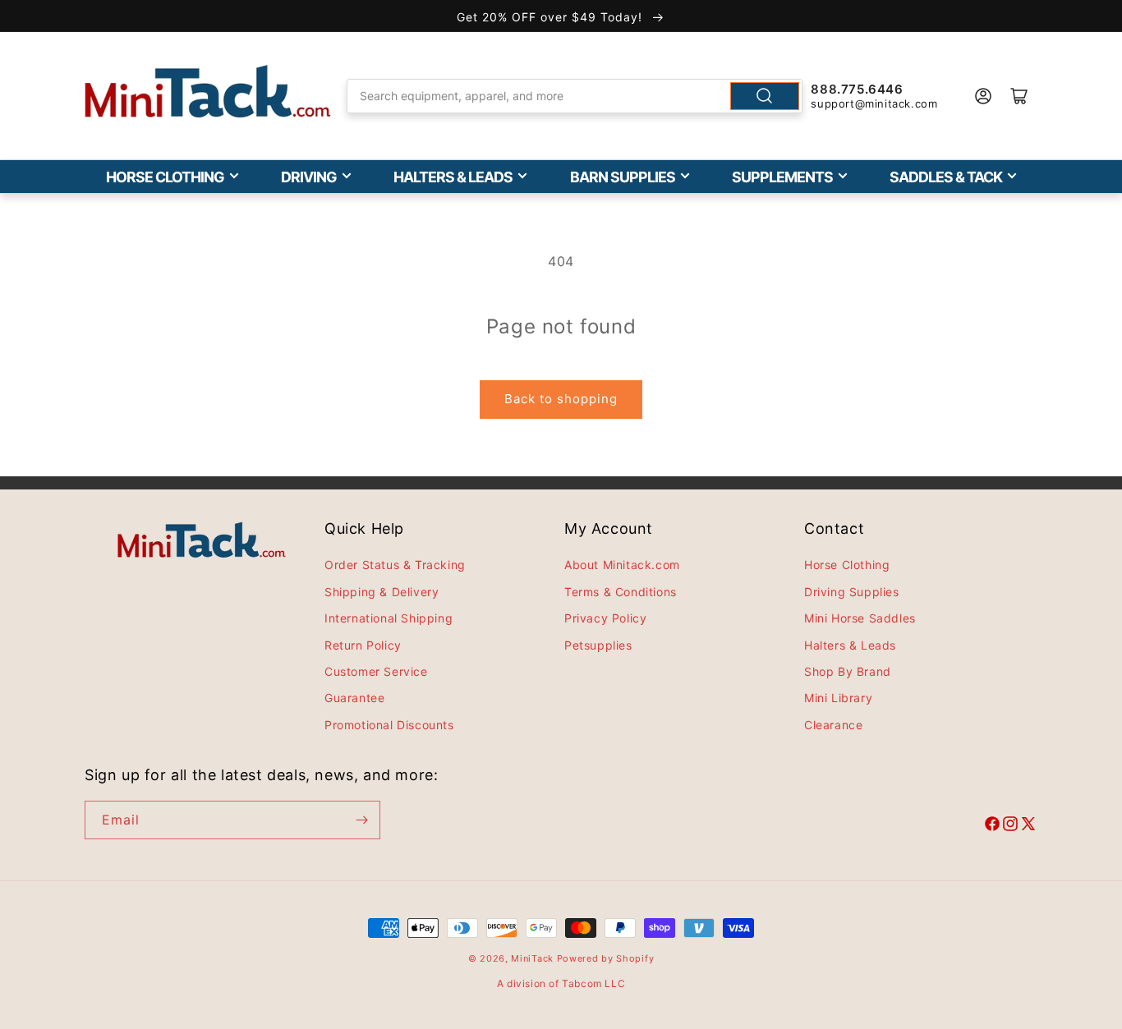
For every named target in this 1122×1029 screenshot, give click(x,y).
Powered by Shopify (606, 958)
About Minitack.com (622, 565)
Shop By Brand (847, 671)
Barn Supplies (622, 177)
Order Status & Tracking (395, 565)
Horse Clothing (165, 177)
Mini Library (838, 698)
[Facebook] (992, 826)
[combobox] (575, 96)
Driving (309, 177)
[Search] (764, 96)
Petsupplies (598, 645)
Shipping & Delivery (381, 592)
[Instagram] (1010, 826)
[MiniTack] (208, 91)
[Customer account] (983, 96)
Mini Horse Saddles (860, 618)
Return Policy (363, 645)
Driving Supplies (851, 592)
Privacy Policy (605, 618)
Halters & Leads (453, 177)
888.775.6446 (857, 89)
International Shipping (388, 618)
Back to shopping (561, 399)
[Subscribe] (361, 820)
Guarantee (354, 698)
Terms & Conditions (620, 592)
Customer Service (376, 671)
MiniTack (532, 958)
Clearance (833, 725)
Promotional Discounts (389, 725)
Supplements (782, 177)
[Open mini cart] (1019, 96)
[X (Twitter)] (1028, 826)
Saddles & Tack (946, 177)
